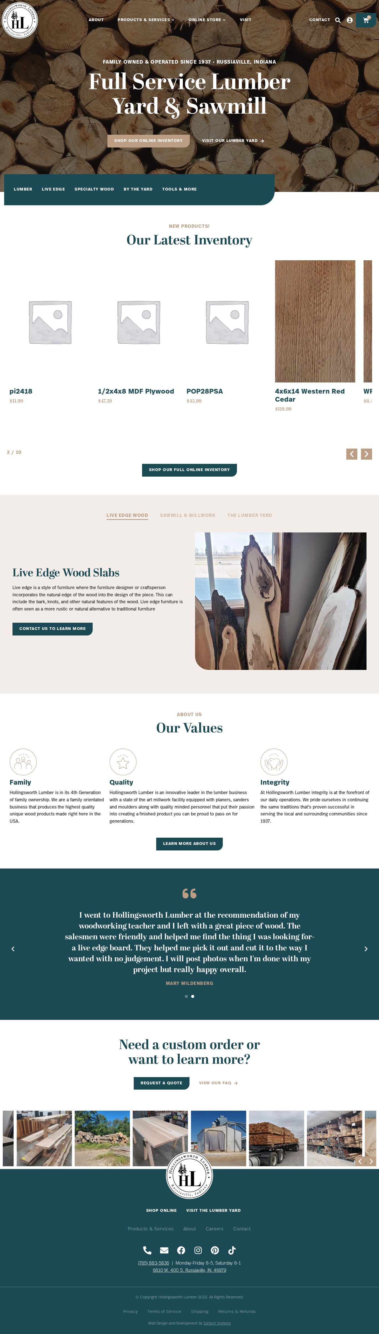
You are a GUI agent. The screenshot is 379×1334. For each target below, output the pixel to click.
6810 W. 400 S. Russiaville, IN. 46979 (189, 1270)
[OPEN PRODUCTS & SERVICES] (173, 20)
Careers (215, 1229)
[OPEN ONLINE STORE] (224, 20)
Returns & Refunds (237, 1312)
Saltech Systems (217, 1324)
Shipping (200, 1312)
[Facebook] (181, 1250)
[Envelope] (164, 1250)
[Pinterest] (215, 1250)
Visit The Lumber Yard (213, 1211)
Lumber (23, 189)
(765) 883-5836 (153, 1263)
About (189, 1229)
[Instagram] (198, 1250)
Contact (242, 1229)
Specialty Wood (94, 189)
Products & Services (151, 1229)
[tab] (127, 516)
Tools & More (179, 189)
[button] (351, 454)
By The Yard (138, 189)
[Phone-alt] (147, 1250)
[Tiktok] (232, 1250)
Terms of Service (164, 1312)
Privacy (130, 1312)
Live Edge (53, 189)
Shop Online (161, 1211)
